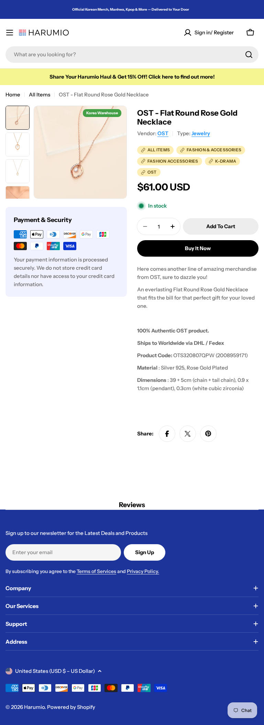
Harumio (34, 707)
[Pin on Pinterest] (208, 433)
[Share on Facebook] (167, 433)
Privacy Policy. (143, 571)
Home (13, 94)
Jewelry (200, 133)
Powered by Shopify (71, 707)
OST (162, 133)
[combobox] (132, 54)
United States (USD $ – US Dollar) (55, 671)
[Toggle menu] (10, 32)
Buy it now (198, 248)
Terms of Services (96, 571)
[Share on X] (187, 433)
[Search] (249, 54)
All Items (39, 94)
